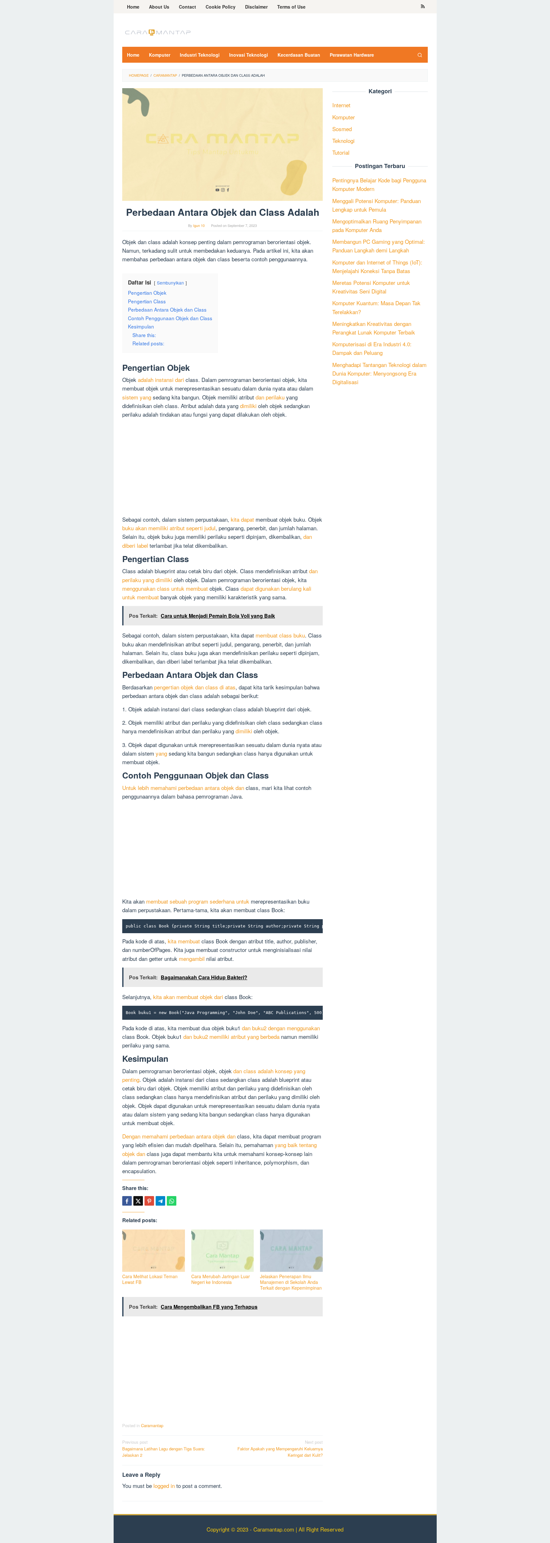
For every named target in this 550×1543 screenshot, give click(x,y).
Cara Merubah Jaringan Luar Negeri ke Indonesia (220, 1279)
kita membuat (184, 941)
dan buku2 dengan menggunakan (281, 1028)
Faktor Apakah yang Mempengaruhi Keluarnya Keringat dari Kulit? (280, 1448)
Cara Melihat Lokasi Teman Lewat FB (150, 1279)
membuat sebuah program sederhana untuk (197, 901)
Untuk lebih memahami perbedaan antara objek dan (183, 788)
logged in (164, 1486)
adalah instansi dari (161, 380)
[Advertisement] (222, 467)
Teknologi (343, 140)
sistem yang (136, 397)
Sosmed (342, 129)
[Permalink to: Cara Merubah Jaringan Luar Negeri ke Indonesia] (222, 1250)
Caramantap (152, 1425)
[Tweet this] (138, 1201)
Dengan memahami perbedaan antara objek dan (179, 1136)
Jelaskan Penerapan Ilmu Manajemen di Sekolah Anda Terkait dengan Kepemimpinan (291, 1282)
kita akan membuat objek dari (188, 997)
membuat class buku (280, 635)
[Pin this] (149, 1201)
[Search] (420, 55)
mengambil (192, 958)
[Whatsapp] (171, 1201)
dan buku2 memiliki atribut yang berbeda (231, 1036)
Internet (341, 105)
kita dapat (242, 519)
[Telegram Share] (160, 1201)
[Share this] (127, 1201)
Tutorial (340, 153)
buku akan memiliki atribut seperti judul (168, 528)
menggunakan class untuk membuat (165, 588)
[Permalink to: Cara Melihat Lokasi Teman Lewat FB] (153, 1250)
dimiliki (248, 406)
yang (161, 753)
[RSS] (423, 6)
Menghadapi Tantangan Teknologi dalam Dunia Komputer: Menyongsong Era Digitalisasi (379, 373)
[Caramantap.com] (157, 32)
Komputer (343, 117)
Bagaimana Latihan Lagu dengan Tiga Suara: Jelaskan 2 (163, 1448)
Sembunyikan (170, 282)
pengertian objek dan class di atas (195, 687)
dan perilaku (270, 397)
